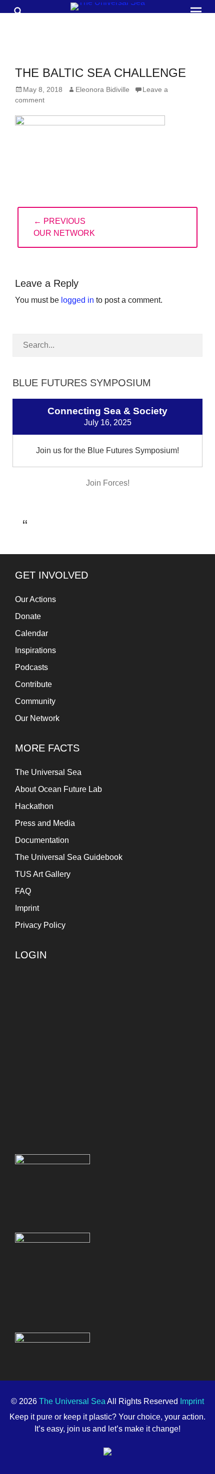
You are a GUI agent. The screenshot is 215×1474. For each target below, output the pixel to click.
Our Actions (35, 599)
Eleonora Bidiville (103, 89)
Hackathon (34, 806)
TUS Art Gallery (42, 874)
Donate (28, 616)
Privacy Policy (40, 925)
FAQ (23, 891)
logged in (77, 300)
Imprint (27, 908)
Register (156, 1061)
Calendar (31, 633)
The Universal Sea (48, 772)
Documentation (42, 840)
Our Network (37, 718)
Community (35, 701)
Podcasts (31, 667)
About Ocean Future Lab (58, 789)
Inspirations (35, 650)
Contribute (33, 684)
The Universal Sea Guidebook (68, 857)
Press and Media (45, 823)
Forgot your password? (52, 1083)
